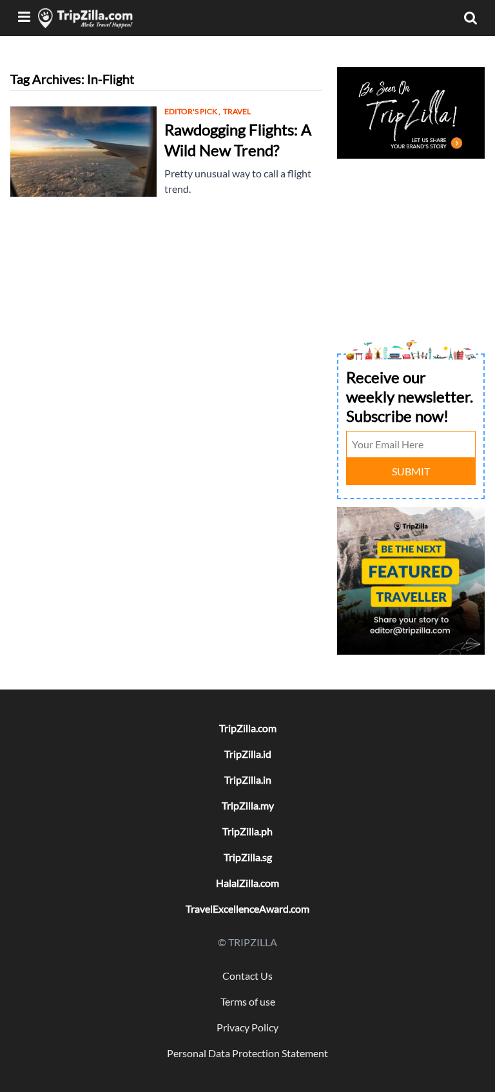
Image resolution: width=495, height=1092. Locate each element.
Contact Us (247, 975)
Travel (237, 111)
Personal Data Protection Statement (247, 1053)
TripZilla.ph (247, 831)
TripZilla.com (248, 728)
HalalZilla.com (247, 883)
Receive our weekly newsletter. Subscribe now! (409, 396)
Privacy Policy (247, 1027)
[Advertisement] (411, 227)
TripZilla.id (247, 754)
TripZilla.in (247, 779)
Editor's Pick (192, 111)
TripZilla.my (248, 805)
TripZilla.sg (248, 857)
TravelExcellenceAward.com (247, 908)
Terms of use (247, 1001)
